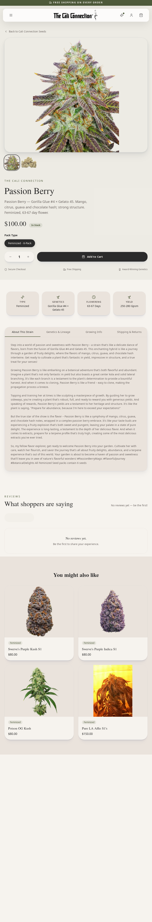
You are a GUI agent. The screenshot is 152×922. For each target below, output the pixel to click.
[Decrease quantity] (10, 256)
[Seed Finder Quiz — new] (121, 15)
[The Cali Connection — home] (76, 15)
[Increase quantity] (28, 256)
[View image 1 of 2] (11, 162)
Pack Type (10, 235)
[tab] (22, 332)
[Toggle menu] (11, 15)
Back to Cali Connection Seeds (27, 31)
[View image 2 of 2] (29, 162)
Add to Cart (95, 256)
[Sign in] (131, 15)
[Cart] (141, 15)
